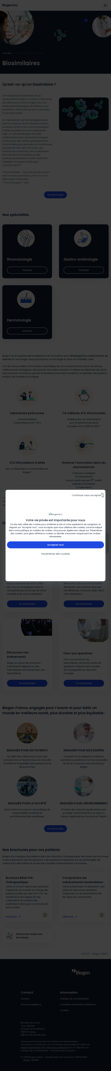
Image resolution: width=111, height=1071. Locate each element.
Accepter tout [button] (55, 544)
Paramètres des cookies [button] (55, 553)
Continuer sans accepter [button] (86, 495)
